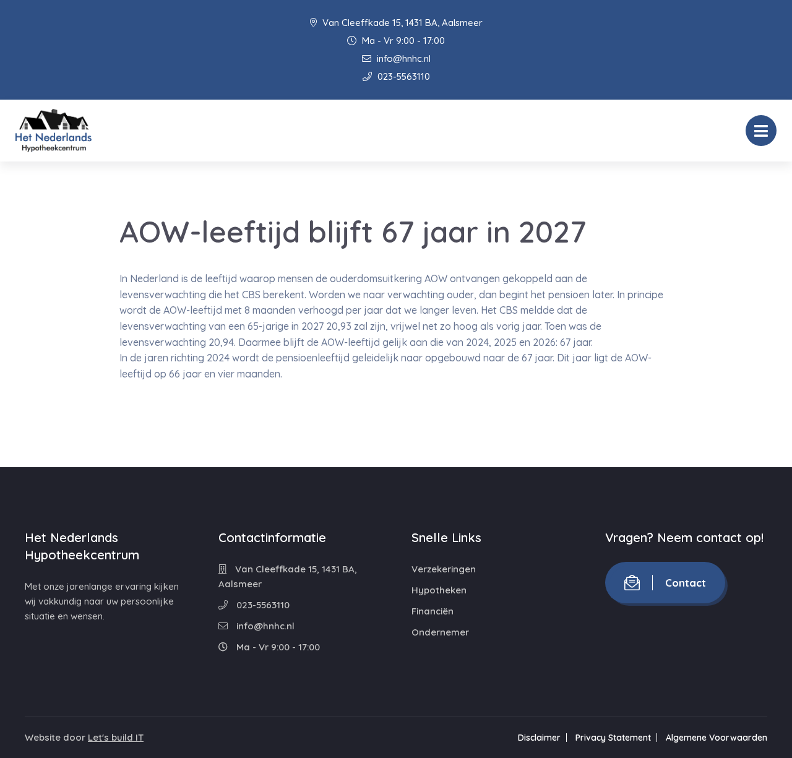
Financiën (432, 611)
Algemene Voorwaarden (716, 737)
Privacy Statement (613, 737)
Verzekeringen (443, 569)
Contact (685, 582)
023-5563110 (402, 76)
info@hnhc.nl (402, 58)
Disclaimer (539, 737)
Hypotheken (439, 590)
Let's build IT (116, 737)
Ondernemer (440, 632)
